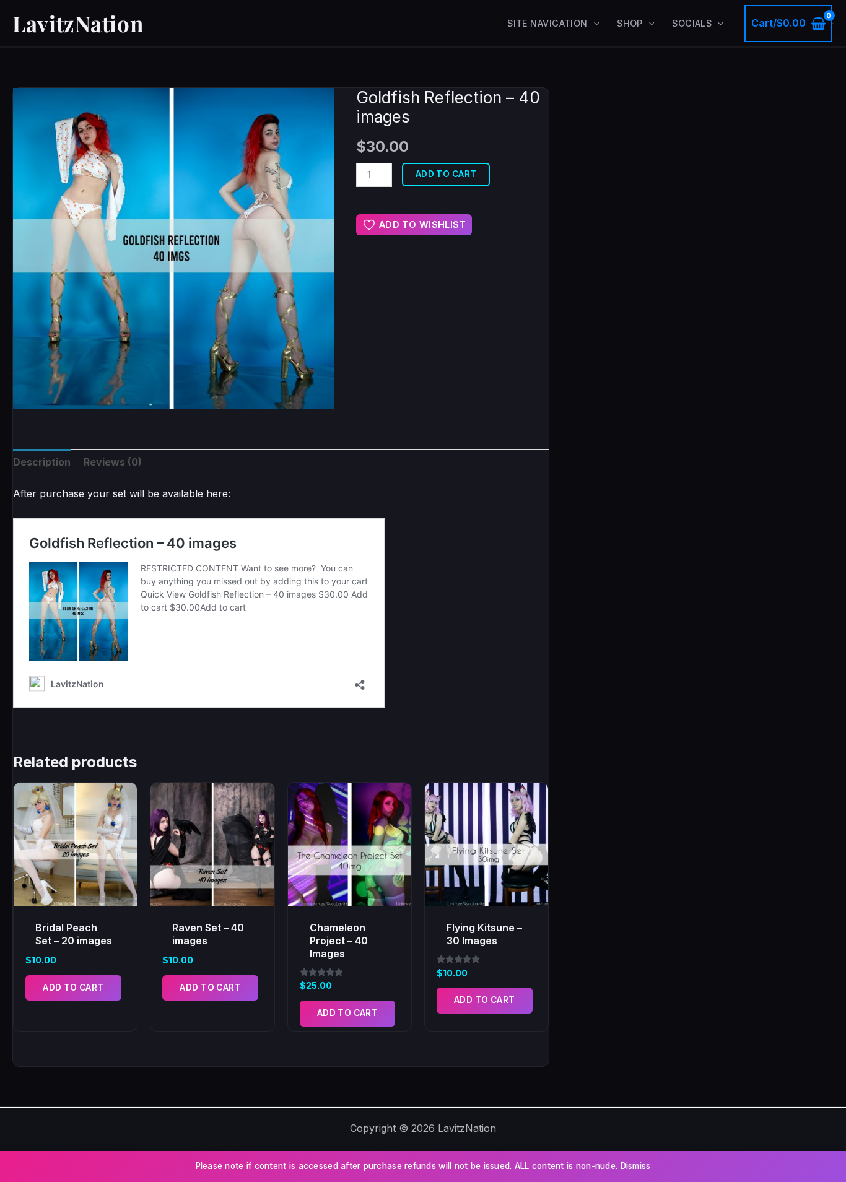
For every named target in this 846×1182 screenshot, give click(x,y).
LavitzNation (77, 23)
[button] (594, 23)
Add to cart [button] (73, 988)
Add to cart (446, 174)
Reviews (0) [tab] (113, 462)
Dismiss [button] (636, 1166)
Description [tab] (42, 462)
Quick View (76, 895)
